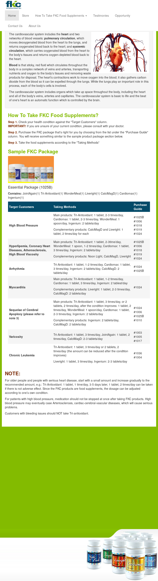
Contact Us (15, 26)
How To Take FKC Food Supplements (60, 15)
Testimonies (101, 15)
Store (25, 15)
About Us (35, 26)
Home (12, 15)
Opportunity (122, 15)
